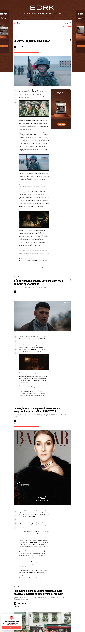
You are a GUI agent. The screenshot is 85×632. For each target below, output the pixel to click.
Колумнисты (22, 26)
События (33, 26)
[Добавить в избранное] (70, 40)
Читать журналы (68, 26)
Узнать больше (13, 624)
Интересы (44, 26)
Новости (16, 26)
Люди (28, 26)
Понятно (12, 627)
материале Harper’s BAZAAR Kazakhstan (33, 526)
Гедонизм (38, 26)
